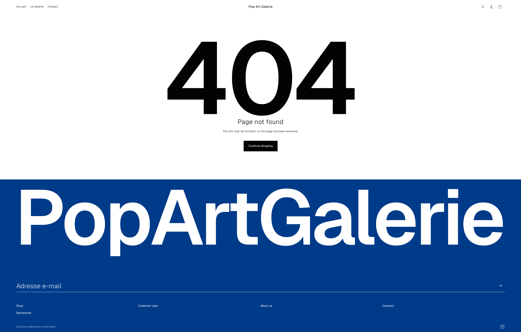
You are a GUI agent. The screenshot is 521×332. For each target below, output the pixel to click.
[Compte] (491, 6)
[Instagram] (502, 326)
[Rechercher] (482, 6)
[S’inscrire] (500, 285)
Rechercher (23, 312)
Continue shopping (260, 146)
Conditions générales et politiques (35, 326)
